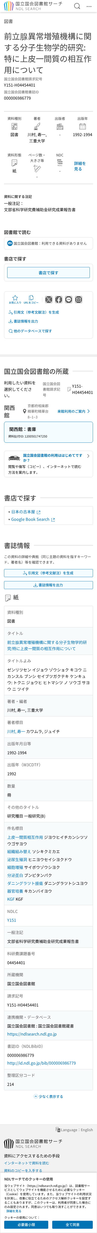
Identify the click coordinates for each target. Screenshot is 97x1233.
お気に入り (15, 302)
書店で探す (48, 273)
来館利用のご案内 (71, 411)
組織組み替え (19, 851)
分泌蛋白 (15, 875)
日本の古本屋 (23, 512)
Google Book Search (30, 519)
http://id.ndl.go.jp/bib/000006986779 (41, 1063)
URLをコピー (31, 302)
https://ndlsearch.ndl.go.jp (32, 1034)
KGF (11, 899)
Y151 (11, 920)
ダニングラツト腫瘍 (25, 883)
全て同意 (73, 1224)
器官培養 (15, 891)
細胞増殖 (15, 867)
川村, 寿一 (16, 731)
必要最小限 (26, 1224)
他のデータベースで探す (33, 330)
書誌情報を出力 (26, 321)
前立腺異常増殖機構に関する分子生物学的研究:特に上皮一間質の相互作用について (47, 645)
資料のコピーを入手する (23, 1170)
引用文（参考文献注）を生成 (36, 312)
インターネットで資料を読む (26, 1162)
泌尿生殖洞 (17, 859)
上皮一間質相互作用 (25, 837)
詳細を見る (80, 166)
